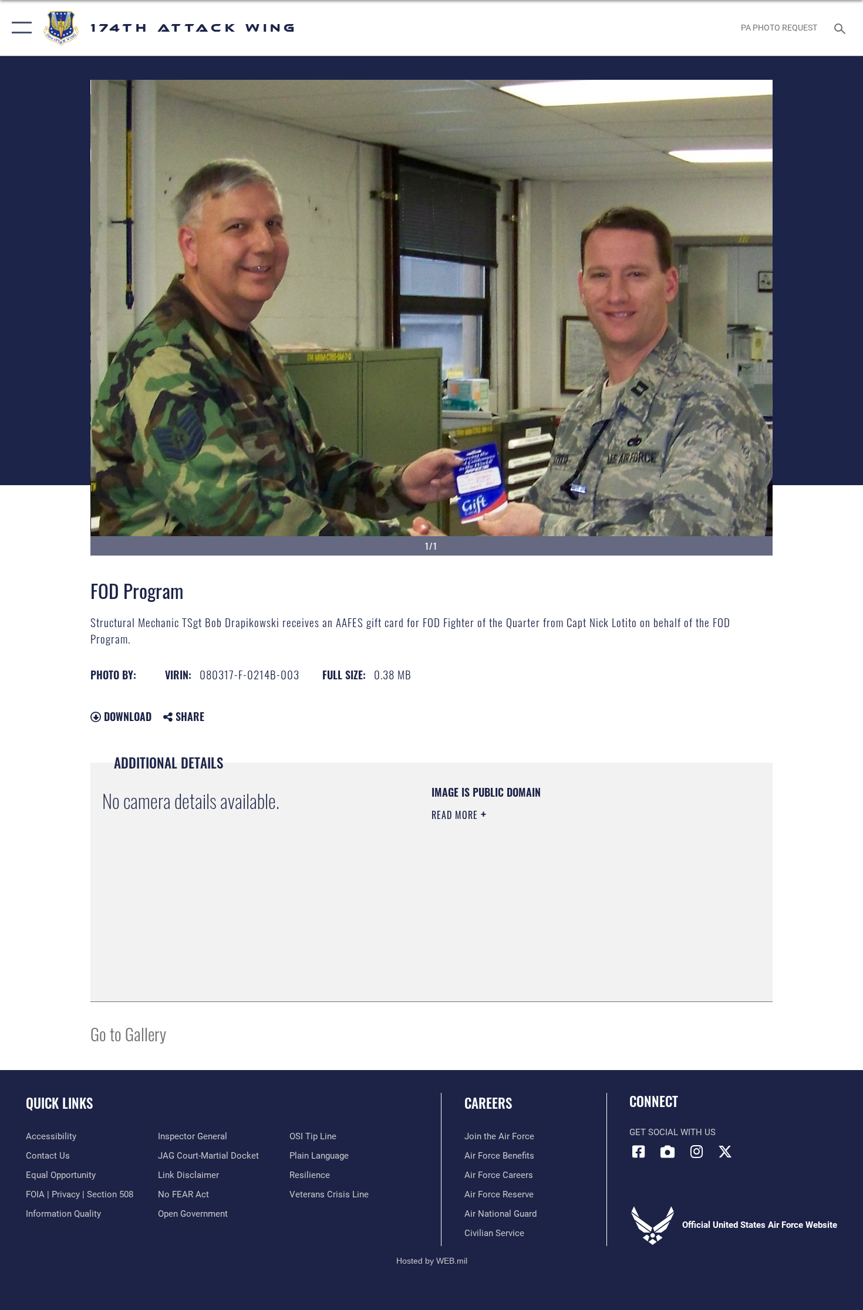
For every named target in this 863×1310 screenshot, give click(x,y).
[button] (19, 28)
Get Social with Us (672, 1132)
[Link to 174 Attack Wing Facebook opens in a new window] (638, 1151)
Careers (488, 1103)
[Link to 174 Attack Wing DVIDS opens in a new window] (667, 1151)
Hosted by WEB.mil (431, 1260)
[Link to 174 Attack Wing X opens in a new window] (725, 1151)
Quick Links (59, 1103)
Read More (456, 815)
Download (126, 716)
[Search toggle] (841, 27)
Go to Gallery (128, 1033)
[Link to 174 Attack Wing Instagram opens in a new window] (696, 1151)
